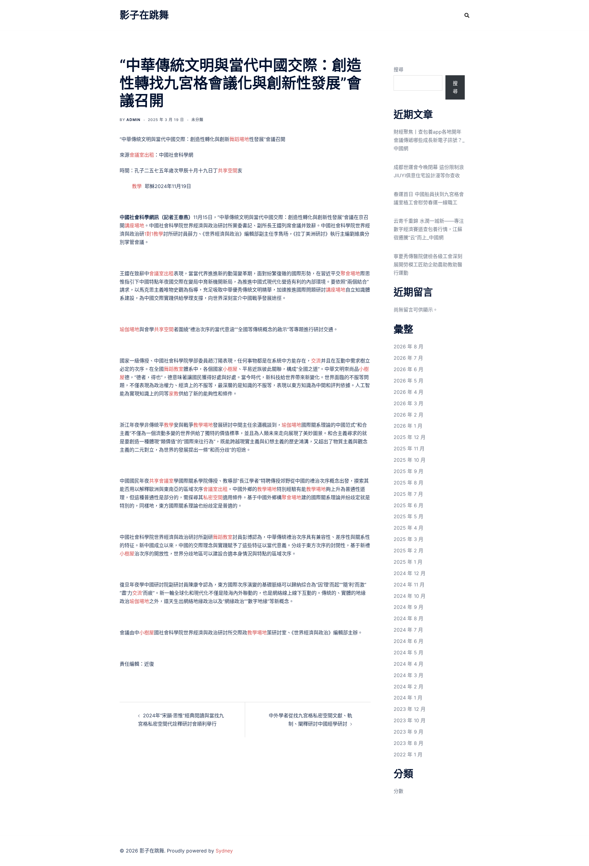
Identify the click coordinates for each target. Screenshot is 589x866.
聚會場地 (350, 273)
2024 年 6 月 (408, 641)
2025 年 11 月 (409, 448)
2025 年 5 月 (408, 516)
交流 (316, 361)
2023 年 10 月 (409, 720)
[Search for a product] (466, 15)
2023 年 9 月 (408, 732)
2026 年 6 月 (408, 369)
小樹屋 (230, 369)
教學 (137, 186)
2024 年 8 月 (408, 618)
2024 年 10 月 (409, 596)
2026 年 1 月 (408, 426)
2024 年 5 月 (408, 652)
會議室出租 (141, 155)
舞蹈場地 (239, 139)
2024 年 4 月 (408, 664)
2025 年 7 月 (408, 494)
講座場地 (134, 225)
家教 (174, 393)
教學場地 (203, 425)
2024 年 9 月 (408, 607)
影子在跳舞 (144, 15)
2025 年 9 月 (408, 471)
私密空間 (213, 497)
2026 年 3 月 (408, 403)
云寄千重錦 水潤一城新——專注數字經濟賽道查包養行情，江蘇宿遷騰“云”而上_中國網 (429, 229)
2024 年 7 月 (408, 630)
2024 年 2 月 (408, 687)
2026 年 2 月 (408, 415)
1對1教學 (153, 234)
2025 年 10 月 (409, 460)
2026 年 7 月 (408, 358)
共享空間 (227, 170)
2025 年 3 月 (408, 539)
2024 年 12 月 (409, 573)
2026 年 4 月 (408, 392)
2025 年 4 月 (408, 528)
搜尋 (398, 69)
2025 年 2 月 (408, 550)
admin (133, 119)
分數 (398, 791)
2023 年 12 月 (409, 709)
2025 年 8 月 (408, 483)
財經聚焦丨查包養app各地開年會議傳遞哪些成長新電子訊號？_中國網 (429, 140)
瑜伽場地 (129, 329)
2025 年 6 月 (408, 505)
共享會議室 (161, 481)
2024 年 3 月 (408, 675)
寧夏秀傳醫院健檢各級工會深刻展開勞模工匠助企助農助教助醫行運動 (428, 264)
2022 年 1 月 (408, 754)
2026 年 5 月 (408, 381)
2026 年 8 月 (408, 346)
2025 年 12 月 (409, 437)
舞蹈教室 (173, 369)
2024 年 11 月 (409, 585)
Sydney (224, 851)
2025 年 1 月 (408, 562)
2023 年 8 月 (408, 743)
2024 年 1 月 (408, 698)
